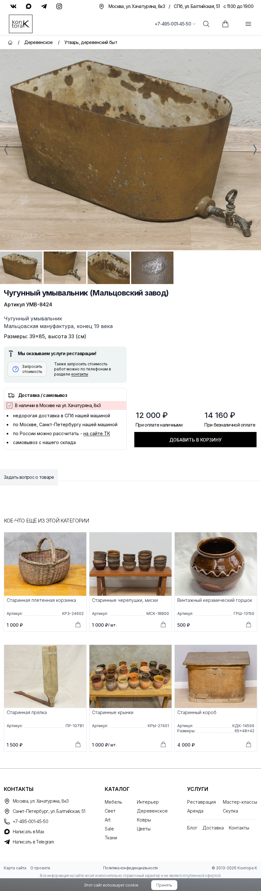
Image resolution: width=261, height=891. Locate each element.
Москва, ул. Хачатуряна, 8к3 (40, 801)
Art (107, 819)
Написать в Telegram (33, 841)
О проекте (40, 867)
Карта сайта (15, 867)
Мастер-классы (240, 802)
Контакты (239, 827)
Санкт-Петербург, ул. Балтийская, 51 (49, 811)
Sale (109, 828)
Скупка (230, 811)
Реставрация (201, 802)
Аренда (195, 811)
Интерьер (148, 802)
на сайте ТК (96, 433)
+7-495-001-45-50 (173, 23)
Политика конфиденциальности (130, 867)
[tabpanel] (130, 149)
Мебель (113, 802)
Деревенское (152, 811)
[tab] (21, 268)
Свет (110, 811)
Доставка (213, 827)
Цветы (144, 828)
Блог (192, 827)
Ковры (144, 819)
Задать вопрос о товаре (29, 477)
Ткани (111, 837)
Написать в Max (28, 831)
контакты (79, 374)
